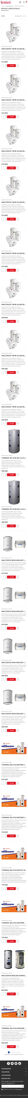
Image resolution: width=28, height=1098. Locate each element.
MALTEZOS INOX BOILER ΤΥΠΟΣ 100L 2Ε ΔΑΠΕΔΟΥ (14, 663)
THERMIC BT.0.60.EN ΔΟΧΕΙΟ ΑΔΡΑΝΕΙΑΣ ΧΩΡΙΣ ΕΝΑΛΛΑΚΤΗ (14, 458)
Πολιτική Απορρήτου (18, 1089)
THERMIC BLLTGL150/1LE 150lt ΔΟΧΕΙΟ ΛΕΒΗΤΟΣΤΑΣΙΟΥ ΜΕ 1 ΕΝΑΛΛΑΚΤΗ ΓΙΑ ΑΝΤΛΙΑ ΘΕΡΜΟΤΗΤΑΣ (14, 870)
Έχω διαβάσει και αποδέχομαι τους (12, 1089)
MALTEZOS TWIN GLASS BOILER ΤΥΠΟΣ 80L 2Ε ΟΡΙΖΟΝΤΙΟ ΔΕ (14, 253)
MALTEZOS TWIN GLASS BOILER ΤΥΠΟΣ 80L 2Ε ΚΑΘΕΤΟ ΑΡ (14, 100)
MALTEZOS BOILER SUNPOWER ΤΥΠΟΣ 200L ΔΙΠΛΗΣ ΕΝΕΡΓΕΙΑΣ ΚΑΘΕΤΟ (14, 976)
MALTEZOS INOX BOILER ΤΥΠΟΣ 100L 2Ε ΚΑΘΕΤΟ (14, 714)
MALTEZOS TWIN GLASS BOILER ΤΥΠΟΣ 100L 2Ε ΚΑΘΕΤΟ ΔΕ (14, 407)
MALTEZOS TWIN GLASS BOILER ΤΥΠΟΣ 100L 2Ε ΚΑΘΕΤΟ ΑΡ (14, 356)
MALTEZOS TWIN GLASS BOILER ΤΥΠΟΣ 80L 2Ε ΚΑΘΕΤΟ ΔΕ (14, 151)
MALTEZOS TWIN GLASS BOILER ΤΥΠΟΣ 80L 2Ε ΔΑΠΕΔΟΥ (14, 49)
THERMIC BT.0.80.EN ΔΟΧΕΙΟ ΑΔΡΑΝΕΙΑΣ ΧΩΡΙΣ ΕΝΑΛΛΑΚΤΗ (14, 509)
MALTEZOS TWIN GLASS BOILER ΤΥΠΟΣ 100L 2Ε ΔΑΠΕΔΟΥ (14, 304)
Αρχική (2, 6)
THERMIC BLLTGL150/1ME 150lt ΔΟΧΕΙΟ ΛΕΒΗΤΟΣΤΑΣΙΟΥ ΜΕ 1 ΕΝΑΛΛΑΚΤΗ (14, 765)
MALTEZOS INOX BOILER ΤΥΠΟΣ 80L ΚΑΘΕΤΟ (14, 611)
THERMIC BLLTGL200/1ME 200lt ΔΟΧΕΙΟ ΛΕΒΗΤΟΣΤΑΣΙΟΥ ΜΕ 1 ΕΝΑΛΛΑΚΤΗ (14, 923)
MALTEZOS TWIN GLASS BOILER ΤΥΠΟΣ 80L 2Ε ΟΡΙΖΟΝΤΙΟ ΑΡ (14, 202)
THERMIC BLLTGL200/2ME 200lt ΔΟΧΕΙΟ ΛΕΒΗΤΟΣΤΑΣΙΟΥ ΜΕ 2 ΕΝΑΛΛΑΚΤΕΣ (14, 1028)
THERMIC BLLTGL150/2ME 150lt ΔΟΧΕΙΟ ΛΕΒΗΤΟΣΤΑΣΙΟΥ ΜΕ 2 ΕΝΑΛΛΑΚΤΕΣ (14, 817)
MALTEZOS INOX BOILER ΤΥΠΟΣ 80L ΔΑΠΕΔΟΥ (14, 560)
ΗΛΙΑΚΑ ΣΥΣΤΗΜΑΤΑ (9, 6)
